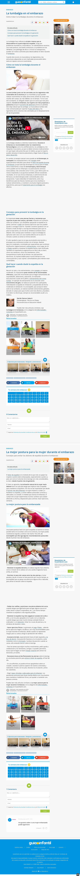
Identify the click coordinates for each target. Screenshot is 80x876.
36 (30, 401)
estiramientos (31, 246)
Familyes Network (28, 867)
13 (17, 396)
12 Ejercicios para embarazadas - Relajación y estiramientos (24, 361)
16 (30, 396)
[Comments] (47, 23)
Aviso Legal (52, 847)
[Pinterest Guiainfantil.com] (60, 148)
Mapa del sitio (45, 849)
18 (38, 396)
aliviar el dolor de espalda (33, 658)
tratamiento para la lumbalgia (32, 185)
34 (21, 401)
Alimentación (10, 378)
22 (13, 398)
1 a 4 (16, 393)
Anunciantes (34, 849)
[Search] (63, 2)
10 (46, 393)
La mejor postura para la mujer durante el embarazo (13, 334)
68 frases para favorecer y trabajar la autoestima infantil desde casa (69, 29)
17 (34, 396)
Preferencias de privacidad (19, 432)
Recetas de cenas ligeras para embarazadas (27, 351)
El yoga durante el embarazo (27, 709)
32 (13, 401)
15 (26, 396)
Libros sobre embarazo (19, 378)
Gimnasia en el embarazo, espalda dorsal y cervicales (12, 726)
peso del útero (34, 109)
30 (46, 398)
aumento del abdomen (27, 105)
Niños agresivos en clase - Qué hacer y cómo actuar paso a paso (59, 41)
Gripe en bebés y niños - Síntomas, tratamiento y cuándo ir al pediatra (69, 41)
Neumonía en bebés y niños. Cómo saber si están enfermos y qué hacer (59, 29)
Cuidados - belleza (12, 705)
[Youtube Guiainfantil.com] (71, 148)
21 (9, 398)
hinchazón (22, 641)
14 (21, 396)
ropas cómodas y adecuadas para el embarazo (26, 673)
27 (34, 398)
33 (17, 401)
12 (13, 396)
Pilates (10, 248)
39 (42, 401)
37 (34, 401)
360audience (44, 871)
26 (30, 398)
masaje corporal (30, 651)
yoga (35, 627)
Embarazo (9, 10)
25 (26, 398)
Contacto (61, 847)
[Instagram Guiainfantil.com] (64, 148)
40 (46, 401)
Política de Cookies (41, 432)
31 (9, 401)
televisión (21, 622)
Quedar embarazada (31, 378)
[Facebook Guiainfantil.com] (57, 148)
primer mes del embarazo (16, 490)
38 (38, 401)
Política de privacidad (40, 847)
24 (21, 398)
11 (9, 396)
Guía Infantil (40, 867)
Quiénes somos (19, 847)
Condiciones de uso (30, 432)
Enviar (45, 436)
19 (42, 396)
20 (46, 396)
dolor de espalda (13, 475)
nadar (20, 224)
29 (42, 398)
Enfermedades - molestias (11, 329)
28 (38, 398)
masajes (33, 160)
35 (26, 401)
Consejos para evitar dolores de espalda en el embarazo (27, 334)
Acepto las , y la (27, 432)
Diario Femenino (51, 867)
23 (17, 398)
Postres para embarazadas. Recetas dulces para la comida (26, 726)
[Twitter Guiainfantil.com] (67, 148)
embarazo (11, 54)
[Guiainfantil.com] (23, 3)
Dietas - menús (26, 347)
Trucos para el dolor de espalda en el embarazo (12, 351)
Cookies (28, 847)
